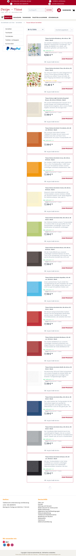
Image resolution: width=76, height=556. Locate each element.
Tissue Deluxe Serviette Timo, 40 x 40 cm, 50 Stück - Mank (58, 69)
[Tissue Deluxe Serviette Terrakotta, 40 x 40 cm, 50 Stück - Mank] (34, 139)
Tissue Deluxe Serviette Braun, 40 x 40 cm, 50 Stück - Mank (58, 248)
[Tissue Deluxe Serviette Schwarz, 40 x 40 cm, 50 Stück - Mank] (34, 468)
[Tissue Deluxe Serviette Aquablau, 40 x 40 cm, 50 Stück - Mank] (34, 288)
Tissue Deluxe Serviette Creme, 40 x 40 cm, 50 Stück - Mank (58, 188)
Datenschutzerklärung (45, 522)
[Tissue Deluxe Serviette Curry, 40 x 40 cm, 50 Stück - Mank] (34, 169)
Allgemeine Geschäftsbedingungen (49, 511)
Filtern (33, 29)
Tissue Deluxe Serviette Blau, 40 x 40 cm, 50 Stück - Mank (58, 398)
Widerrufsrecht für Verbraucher (48, 508)
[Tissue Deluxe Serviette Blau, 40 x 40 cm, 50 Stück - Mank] (34, 408)
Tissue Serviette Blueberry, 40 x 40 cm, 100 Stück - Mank (57, 39)
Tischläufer (8, 32)
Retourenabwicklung (44, 513)
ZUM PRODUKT (67, 59)
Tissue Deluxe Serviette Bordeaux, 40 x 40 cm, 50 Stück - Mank (57, 338)
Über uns (41, 502)
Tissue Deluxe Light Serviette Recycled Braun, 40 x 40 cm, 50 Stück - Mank (56, 99)
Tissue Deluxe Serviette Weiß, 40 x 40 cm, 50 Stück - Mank (58, 368)
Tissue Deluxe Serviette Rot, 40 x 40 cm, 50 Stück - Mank (58, 308)
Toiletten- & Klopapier (12, 40)
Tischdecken (9, 36)
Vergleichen (49, 62)
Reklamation (42, 518)
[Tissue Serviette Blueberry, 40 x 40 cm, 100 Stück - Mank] (34, 49)
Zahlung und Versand (44, 506)
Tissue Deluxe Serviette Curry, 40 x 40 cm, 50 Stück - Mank (57, 159)
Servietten (8, 29)
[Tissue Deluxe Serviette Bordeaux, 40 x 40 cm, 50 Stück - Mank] (34, 348)
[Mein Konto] (59, 10)
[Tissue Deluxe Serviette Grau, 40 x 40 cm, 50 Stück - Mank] (34, 438)
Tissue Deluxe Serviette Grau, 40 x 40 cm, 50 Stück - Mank (58, 428)
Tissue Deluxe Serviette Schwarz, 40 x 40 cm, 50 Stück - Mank (57, 457)
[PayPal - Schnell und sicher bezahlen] (13, 48)
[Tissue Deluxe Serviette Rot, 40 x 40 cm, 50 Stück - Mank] (34, 318)
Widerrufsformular (44, 509)
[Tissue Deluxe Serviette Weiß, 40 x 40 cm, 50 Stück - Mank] (34, 378)
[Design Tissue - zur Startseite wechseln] (11, 10)
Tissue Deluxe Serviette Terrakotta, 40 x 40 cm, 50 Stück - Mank (58, 129)
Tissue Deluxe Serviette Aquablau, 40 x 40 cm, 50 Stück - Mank (57, 278)
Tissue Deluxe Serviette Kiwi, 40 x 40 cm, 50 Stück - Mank (58, 218)
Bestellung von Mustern (45, 516)
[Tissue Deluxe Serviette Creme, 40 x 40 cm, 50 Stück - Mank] (34, 199)
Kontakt (40, 504)
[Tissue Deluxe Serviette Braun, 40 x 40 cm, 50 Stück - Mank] (34, 258)
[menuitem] (46, 10)
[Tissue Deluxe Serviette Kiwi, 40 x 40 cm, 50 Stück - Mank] (34, 228)
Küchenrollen (9, 44)
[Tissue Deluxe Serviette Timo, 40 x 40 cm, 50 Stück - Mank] (34, 79)
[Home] (2, 16)
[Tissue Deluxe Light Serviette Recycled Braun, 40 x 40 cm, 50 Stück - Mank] (34, 109)
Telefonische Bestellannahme (47, 515)
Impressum (41, 520)
